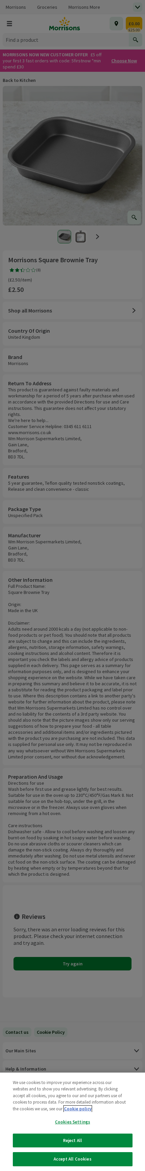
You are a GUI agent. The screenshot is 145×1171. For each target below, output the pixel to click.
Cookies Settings (72, 1122)
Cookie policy (77, 1109)
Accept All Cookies (72, 1159)
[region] (72, 1122)
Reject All (72, 1140)
